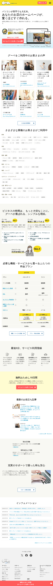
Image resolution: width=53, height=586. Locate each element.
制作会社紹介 (17, 578)
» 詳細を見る (15, 447)
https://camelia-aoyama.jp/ (26, 116)
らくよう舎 (40, 114)
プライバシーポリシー (44, 572)
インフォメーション (31, 567)
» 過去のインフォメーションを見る (43, 543)
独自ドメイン (5, 576)
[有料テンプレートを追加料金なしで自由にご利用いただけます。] (15, 305)
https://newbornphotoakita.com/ (26, 85)
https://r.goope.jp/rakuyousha (43, 116)
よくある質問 (17, 571)
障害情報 (29, 571)
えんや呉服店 (6, 84)
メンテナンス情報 (31, 569)
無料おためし (41, 3)
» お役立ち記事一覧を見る (45, 433)
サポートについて (18, 567)
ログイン (42, 576)
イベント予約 (5, 574)
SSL (4, 294)
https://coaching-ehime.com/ (43, 86)
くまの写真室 (23, 83)
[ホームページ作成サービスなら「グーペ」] (8, 3)
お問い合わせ (17, 573)
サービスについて (6, 567)
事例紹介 (4, 580)
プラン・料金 (5, 569)
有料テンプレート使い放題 (8, 305)
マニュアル (17, 569)
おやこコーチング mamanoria (41, 83)
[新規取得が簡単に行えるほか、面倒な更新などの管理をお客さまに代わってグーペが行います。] (15, 288)
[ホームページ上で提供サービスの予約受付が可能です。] (15, 299)
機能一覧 (4, 573)
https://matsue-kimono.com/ (9, 86)
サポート (5, 310)
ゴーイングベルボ (7, 114)
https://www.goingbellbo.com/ (9, 116)
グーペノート (17, 576)
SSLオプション (5, 578)
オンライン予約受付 (8, 299)
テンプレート (5, 571)
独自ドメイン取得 (8, 288)
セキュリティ (43, 574)
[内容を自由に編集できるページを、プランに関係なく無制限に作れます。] (15, 282)
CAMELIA (22, 114)
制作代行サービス (18, 574)
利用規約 (42, 570)
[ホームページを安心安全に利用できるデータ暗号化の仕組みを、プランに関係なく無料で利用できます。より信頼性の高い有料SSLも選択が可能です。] (15, 294)
